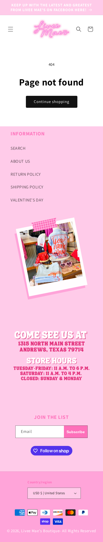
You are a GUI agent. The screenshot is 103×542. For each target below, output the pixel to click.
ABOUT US (20, 161)
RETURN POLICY (26, 174)
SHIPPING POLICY (27, 187)
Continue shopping (51, 101)
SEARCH (18, 148)
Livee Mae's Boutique (40, 530)
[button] (10, 29)
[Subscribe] (75, 431)
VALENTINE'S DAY (27, 200)
